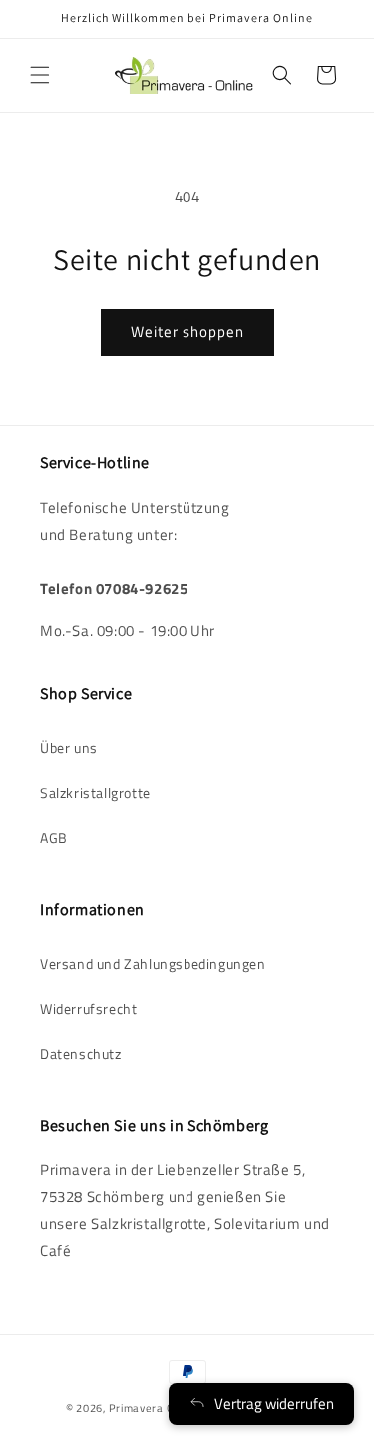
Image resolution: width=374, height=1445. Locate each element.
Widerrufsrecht (88, 1008)
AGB (54, 837)
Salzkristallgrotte (95, 792)
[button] (40, 75)
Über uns (69, 747)
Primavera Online (154, 1408)
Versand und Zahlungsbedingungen (153, 963)
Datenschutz (81, 1053)
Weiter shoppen (187, 331)
